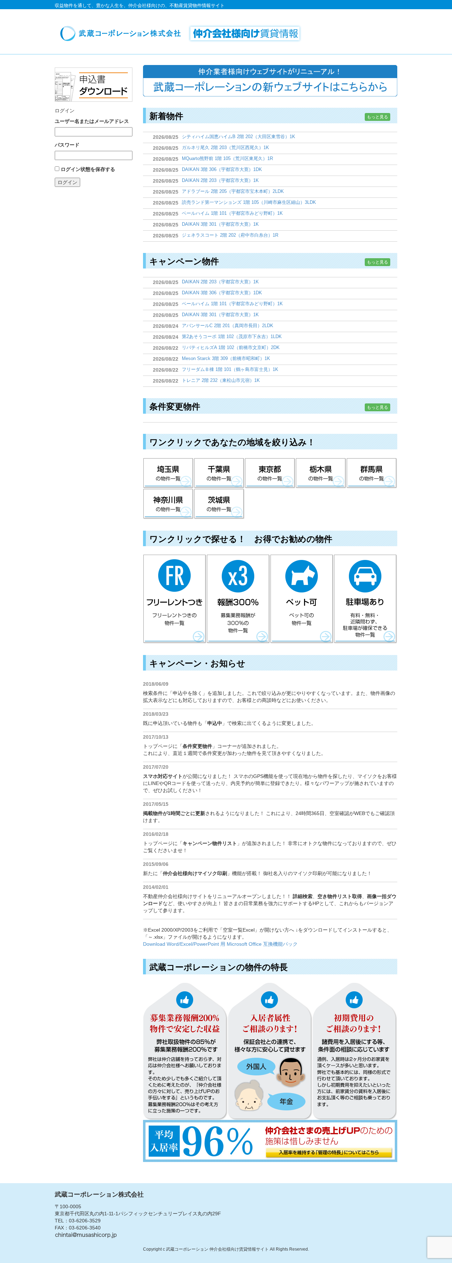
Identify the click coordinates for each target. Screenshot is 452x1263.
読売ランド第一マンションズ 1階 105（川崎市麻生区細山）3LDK (249, 202)
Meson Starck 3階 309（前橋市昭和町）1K (226, 358)
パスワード (67, 145)
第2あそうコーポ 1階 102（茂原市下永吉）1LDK (232, 336)
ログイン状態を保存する (88, 169)
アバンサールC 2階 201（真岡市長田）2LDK (227, 325)
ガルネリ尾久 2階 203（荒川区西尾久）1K (225, 147)
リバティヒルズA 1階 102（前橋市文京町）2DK (231, 347)
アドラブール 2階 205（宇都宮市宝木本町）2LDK (233, 191)
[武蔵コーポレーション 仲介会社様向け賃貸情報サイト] (183, 33)
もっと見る (377, 116)
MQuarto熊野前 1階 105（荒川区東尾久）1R (227, 158)
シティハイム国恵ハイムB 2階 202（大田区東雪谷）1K (238, 136)
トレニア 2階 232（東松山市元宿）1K (221, 380)
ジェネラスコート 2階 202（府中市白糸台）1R (230, 235)
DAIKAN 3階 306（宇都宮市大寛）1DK (222, 169)
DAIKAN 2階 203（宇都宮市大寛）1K (220, 180)
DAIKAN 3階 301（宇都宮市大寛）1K (220, 224)
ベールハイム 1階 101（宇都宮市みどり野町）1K (232, 213)
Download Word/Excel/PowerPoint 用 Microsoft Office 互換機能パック (220, 944)
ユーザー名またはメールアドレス (92, 121)
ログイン (67, 182)
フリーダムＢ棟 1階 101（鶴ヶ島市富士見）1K (230, 369)
